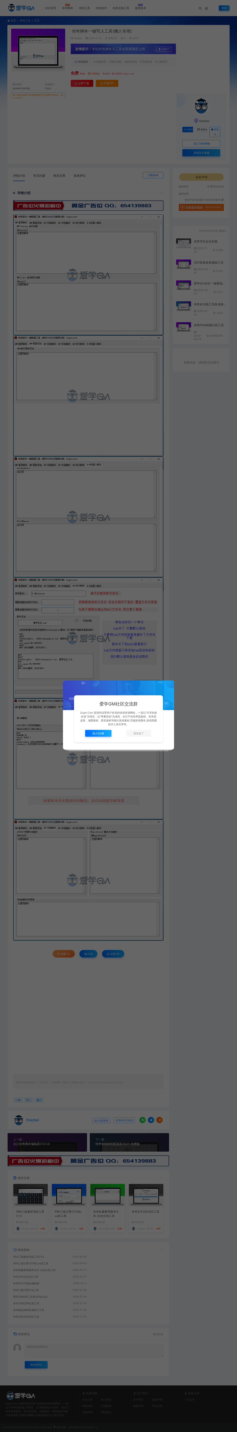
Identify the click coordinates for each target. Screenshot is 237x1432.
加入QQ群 (98, 733)
